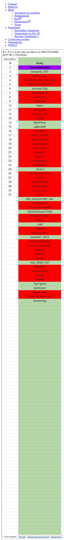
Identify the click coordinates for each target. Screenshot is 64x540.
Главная (12, 4)
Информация (21, 15)
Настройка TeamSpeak (26, 30)
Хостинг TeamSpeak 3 (26, 36)
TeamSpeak (14, 27)
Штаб (11, 9)
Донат (12, 45)
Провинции (21, 21)
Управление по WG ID (27, 33)
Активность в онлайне (27, 12)
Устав (17, 24)
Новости (13, 7)
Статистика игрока (18, 39)
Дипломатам (15, 42)
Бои (16, 18)
